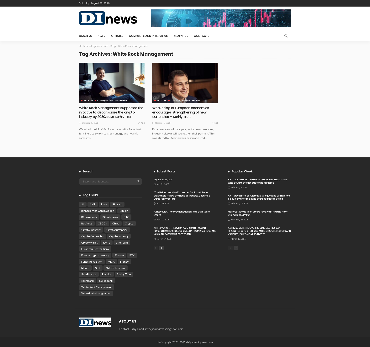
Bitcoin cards (89, 217)
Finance (119, 255)
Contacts (201, 36)
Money (124, 261)
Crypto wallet (89, 242)
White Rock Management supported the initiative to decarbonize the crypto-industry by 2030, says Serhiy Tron (111, 112)
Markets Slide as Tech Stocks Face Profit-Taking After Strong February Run (257, 213)
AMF (92, 204)
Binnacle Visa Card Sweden (97, 210)
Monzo (85, 268)
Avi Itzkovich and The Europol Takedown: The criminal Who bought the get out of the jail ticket (257, 181)
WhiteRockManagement (96, 293)
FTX (132, 255)
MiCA (111, 261)
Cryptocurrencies (117, 229)
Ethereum (122, 242)
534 (216, 123)
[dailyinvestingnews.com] (95, 322)
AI (82, 204)
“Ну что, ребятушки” (163, 179)
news (101, 36)
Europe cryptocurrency (95, 255)
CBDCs (102, 223)
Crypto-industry (91, 229)
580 (143, 123)
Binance (117, 204)
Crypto (129, 223)
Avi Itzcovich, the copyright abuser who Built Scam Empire (182, 213)
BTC (126, 217)
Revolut (106, 274)
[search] (286, 36)
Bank (104, 204)
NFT (97, 268)
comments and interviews (148, 36)
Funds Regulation (91, 261)
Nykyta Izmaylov (115, 268)
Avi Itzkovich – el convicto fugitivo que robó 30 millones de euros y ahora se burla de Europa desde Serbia (259, 197)
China (115, 223)
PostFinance (88, 274)
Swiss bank (106, 280)
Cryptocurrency (118, 236)
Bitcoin (124, 210)
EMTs (106, 242)
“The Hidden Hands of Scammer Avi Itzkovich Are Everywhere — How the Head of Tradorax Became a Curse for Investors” (182, 196)
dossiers (85, 36)
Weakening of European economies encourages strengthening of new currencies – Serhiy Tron (180, 112)
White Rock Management (96, 287)
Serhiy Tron (124, 274)
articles (117, 36)
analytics (180, 36)
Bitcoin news (110, 217)
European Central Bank (95, 248)
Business (86, 223)
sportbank (87, 280)
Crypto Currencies (92, 236)
